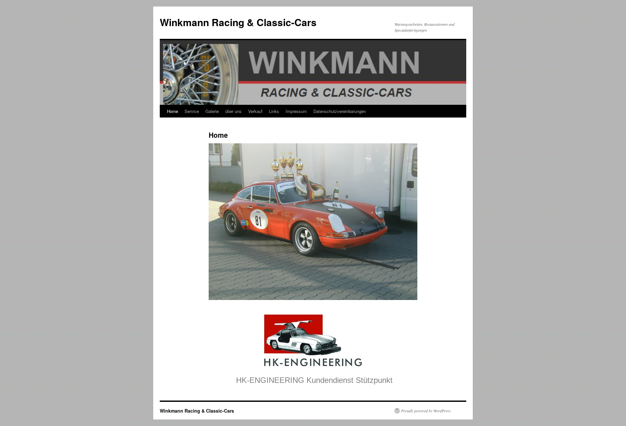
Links (274, 111)
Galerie (212, 111)
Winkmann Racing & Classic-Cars (238, 22)
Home (172, 111)
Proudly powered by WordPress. (426, 410)
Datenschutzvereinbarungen (339, 111)
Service (192, 111)
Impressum (296, 111)
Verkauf (255, 111)
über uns (233, 111)
